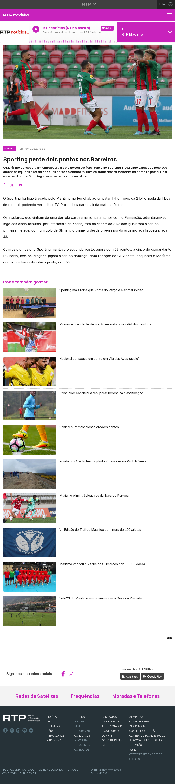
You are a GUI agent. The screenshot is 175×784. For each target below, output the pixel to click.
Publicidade (28, 773)
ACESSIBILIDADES (112, 740)
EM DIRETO (81, 721)
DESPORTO (53, 721)
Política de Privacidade (18, 769)
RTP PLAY (79, 717)
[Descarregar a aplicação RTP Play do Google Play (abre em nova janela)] (152, 676)
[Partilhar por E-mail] (20, 185)
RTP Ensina (54, 740)
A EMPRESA (136, 717)
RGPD (132, 749)
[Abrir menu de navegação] (171, 15)
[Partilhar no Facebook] (4, 185)
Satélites (108, 745)
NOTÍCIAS (52, 717)
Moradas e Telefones (136, 696)
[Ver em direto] (14, 32)
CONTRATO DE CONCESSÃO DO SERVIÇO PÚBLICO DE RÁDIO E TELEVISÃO (147, 740)
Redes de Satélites (36, 696)
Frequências (85, 696)
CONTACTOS (109, 717)
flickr (31, 730)
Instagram (18, 730)
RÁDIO (50, 731)
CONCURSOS (82, 735)
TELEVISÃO (53, 726)
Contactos (81, 749)
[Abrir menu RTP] (87, 4)
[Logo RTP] (21, 718)
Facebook (5, 730)
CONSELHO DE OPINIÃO (142, 731)
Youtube (24, 730)
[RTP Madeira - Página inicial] (14, 15)
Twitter (12, 730)
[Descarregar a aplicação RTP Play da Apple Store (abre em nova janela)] (130, 676)
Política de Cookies (50, 769)
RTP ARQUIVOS (55, 735)
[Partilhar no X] (12, 185)
